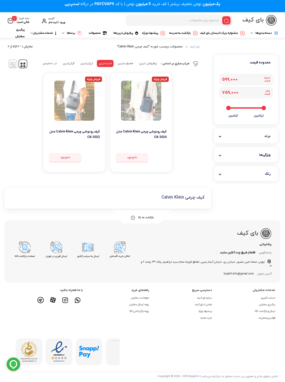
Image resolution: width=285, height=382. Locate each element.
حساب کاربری (268, 298)
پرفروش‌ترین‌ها (123, 33)
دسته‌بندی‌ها (263, 33)
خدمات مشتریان (43, 33)
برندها (71, 33)
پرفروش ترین (148, 63)
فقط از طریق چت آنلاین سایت (237, 252)
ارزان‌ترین (86, 63)
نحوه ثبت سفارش (140, 298)
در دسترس (50, 63)
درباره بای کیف (204, 298)
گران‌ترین (69, 63)
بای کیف (195, 47)
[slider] (263, 108)
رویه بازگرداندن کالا (139, 311)
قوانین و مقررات (266, 318)
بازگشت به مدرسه (180, 33)
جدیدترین (105, 63)
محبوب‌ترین (125, 63)
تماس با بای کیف (203, 304)
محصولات (95, 33)
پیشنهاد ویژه (150, 33)
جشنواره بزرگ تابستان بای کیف (219, 33)
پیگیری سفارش (20, 33)
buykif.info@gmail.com (239, 274)
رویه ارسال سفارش (139, 304)
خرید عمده (206, 318)
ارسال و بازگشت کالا (265, 311)
